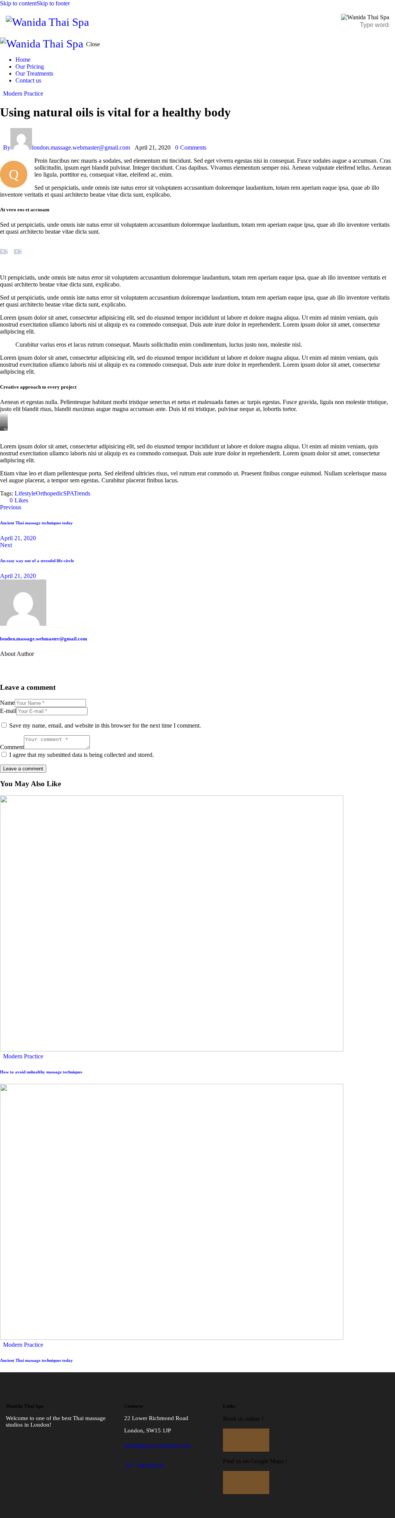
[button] (327, 21)
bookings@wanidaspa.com (157, 1445)
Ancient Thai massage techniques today (36, 1360)
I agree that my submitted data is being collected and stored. (81, 754)
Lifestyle (25, 493)
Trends (82, 493)
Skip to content (18, 3)
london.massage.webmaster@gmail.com (43, 639)
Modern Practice (23, 93)
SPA (68, 493)
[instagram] (74, 666)
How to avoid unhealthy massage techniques (41, 1072)
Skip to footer (53, 3)
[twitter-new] (31, 666)
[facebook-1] (9, 666)
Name (7, 702)
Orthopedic (49, 493)
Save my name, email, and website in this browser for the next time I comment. (105, 725)
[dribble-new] (52, 666)
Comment (12, 747)
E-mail (8, 711)
